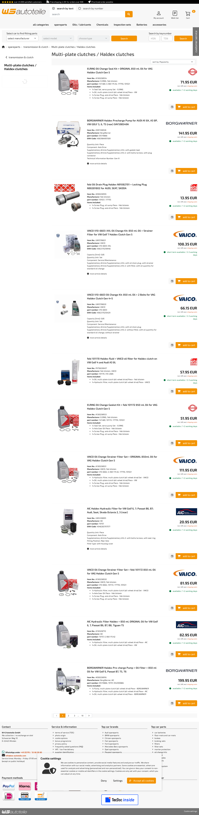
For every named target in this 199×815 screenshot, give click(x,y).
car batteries (160, 732)
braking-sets (160, 741)
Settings (118, 780)
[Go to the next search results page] (89, 716)
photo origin (60, 735)
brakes (157, 738)
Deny (104, 780)
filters (157, 744)
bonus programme (63, 741)
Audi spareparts (111, 732)
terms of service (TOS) (64, 732)
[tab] (63, 8)
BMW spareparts (112, 735)
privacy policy (61, 744)
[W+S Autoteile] (24, 11)
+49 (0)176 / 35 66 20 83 (31, 752)
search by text (64, 8)
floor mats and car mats (165, 735)
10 (82, 715)
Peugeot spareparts (113, 752)
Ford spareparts (112, 744)
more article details (98, 163)
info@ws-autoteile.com (16, 755)
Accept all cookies (143, 780)
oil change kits (161, 752)
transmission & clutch (35, 46)
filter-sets (159, 746)
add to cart (189, 106)
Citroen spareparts (113, 738)
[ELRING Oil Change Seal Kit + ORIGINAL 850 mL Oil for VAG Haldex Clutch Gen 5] (68, 82)
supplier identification (64, 752)
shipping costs (192, 86)
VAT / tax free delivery (64, 749)
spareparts (14, 46)
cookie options (61, 738)
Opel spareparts (112, 749)
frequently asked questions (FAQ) (69, 746)
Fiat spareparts (111, 741)
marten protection (162, 749)
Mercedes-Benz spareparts (116, 746)
